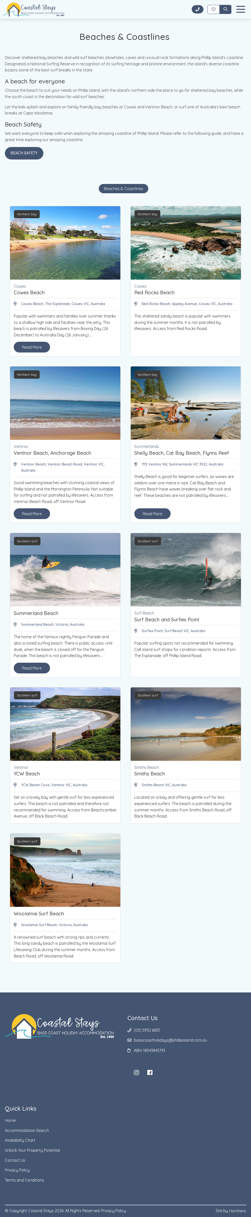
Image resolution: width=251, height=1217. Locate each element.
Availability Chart (20, 1140)
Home (10, 1120)
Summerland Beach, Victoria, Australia (52, 624)
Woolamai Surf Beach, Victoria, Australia (54, 925)
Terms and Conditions (24, 1180)
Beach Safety (24, 152)
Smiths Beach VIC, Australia (164, 785)
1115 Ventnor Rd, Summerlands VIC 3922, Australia (182, 464)
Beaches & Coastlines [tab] (123, 188)
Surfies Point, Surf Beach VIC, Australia (173, 631)
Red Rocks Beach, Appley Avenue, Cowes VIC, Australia (187, 304)
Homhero (237, 1210)
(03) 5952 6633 (147, 1030)
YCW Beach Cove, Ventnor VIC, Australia (54, 785)
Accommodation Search (27, 1130)
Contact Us (15, 1160)
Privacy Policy (17, 1170)
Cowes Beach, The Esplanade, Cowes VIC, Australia (63, 304)
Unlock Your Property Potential (32, 1150)
